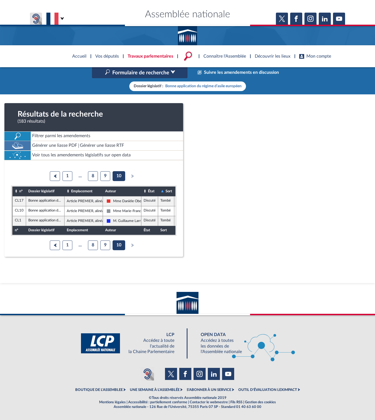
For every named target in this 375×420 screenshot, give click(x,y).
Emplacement (82, 191)
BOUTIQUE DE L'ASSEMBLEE (99, 389)
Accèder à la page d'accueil (187, 33)
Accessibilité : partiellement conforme (157, 402)
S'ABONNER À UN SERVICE (209, 389)
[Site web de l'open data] (243, 343)
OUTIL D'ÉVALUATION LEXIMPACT (267, 389)
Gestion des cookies (260, 402)
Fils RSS (236, 402)
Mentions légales (112, 402)
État (151, 191)
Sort (169, 191)
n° (21, 191)
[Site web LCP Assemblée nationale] (132, 343)
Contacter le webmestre (209, 402)
